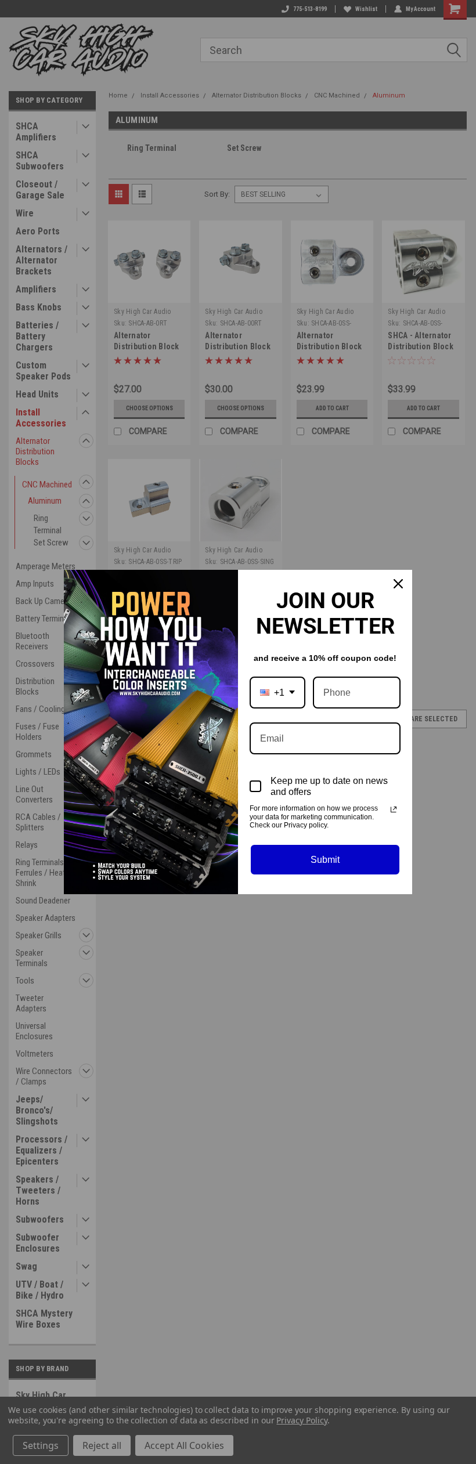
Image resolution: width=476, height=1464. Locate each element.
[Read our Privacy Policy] (394, 809)
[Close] (398, 584)
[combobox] (277, 692)
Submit (325, 860)
